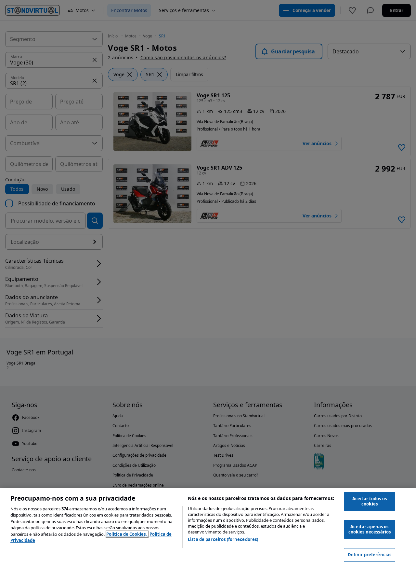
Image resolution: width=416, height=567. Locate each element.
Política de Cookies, (127, 534)
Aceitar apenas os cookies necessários (369, 529)
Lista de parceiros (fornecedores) (223, 539)
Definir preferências (370, 555)
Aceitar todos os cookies (369, 501)
